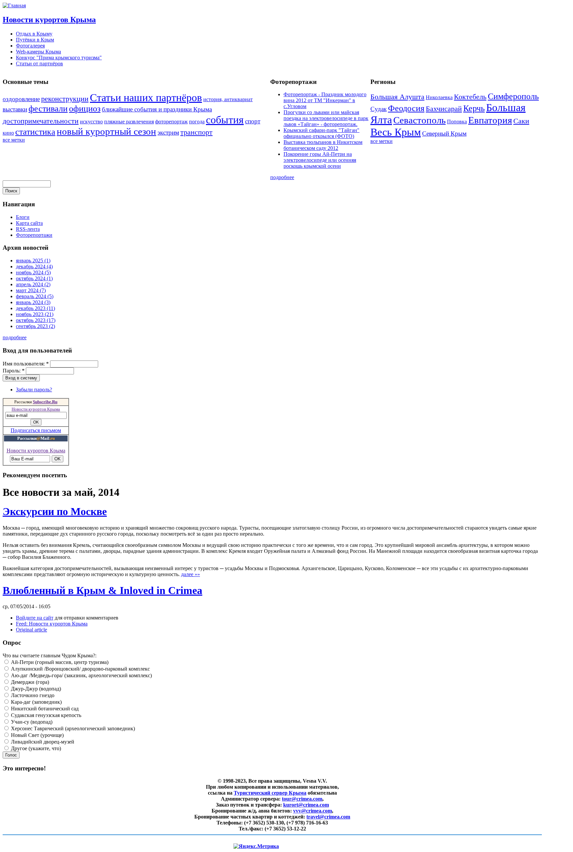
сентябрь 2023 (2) (35, 326)
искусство (91, 121)
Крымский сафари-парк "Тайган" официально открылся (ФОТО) (321, 133)
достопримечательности (41, 121)
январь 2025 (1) (33, 260)
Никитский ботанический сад (44, 708)
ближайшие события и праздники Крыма (157, 109)
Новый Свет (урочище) (37, 735)
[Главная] (14, 5)
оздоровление (21, 99)
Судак (378, 108)
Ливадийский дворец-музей (42, 742)
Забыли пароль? (34, 389)
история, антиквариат (228, 99)
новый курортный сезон (106, 131)
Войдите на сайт (34, 618)
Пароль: (14, 370)
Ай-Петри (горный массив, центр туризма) (59, 662)
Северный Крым (444, 133)
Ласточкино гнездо (32, 695)
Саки (521, 121)
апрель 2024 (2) (33, 284)
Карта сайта (29, 223)
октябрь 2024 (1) (34, 278)
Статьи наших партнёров (146, 97)
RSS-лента (28, 229)
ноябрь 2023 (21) (34, 314)
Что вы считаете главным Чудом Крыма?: (49, 655)
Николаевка (439, 97)
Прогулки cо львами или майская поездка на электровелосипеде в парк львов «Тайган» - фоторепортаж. (326, 118)
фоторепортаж (171, 121)
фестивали (48, 108)
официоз (84, 108)
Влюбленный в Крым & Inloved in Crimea (102, 590)
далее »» (190, 574)
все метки (14, 140)
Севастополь (419, 120)
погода (197, 121)
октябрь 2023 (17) (35, 320)
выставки (15, 109)
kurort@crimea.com (306, 805)
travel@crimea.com (328, 816)
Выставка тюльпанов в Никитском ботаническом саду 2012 (323, 145)
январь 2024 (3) (33, 302)
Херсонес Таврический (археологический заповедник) (72, 728)
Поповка (457, 121)
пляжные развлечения (129, 121)
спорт (252, 121)
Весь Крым (395, 132)
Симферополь (513, 96)
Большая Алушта (397, 97)
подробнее (282, 177)
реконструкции (65, 99)
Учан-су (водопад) (31, 722)
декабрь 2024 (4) (34, 266)
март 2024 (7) (31, 290)
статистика (35, 132)
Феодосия (406, 108)
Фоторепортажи (34, 235)
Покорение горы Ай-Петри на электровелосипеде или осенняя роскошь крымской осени (320, 160)
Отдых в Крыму (34, 33)
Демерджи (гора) (29, 682)
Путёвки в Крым (35, 39)
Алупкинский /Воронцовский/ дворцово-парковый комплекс (80, 669)
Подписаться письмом (36, 430)
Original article (31, 629)
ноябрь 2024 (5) (33, 272)
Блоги (23, 217)
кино (8, 133)
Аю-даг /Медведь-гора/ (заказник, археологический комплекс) (81, 675)
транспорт (196, 132)
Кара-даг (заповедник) (36, 702)
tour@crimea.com (302, 799)
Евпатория (490, 120)
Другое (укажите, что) (35, 748)
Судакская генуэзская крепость (45, 715)
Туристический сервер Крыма (270, 793)
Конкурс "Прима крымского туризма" (59, 57)
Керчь (474, 108)
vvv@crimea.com (312, 811)
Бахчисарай (444, 108)
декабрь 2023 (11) (35, 308)
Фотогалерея (30, 45)
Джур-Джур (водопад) (35, 688)
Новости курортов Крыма (49, 19)
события (225, 120)
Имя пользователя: (26, 363)
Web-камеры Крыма (38, 51)
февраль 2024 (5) (34, 296)
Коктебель (470, 97)
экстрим (168, 132)
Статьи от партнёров (39, 63)
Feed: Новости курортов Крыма (52, 623)
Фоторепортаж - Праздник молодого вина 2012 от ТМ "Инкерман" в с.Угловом (325, 100)
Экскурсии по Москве (55, 511)
